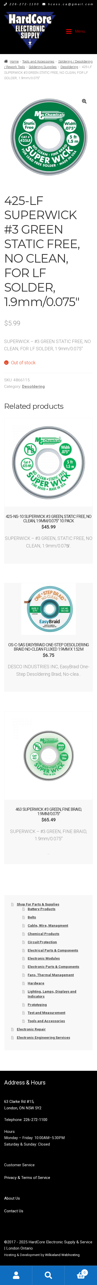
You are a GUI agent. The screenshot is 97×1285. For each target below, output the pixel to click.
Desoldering (69, 67)
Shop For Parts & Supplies (38, 904)
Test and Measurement (46, 1013)
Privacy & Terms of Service (27, 1177)
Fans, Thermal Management (51, 975)
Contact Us (13, 1211)
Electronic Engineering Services (43, 1037)
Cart (75, 1270)
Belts (32, 917)
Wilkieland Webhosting (62, 1255)
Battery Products (41, 909)
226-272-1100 (24, 4)
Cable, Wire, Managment (48, 925)
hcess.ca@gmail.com (71, 4)
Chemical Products (43, 934)
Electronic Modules (44, 958)
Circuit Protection (42, 942)
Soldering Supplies (43, 67)
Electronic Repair (31, 1029)
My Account (16, 1275)
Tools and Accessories (38, 61)
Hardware (36, 983)
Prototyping (37, 1005)
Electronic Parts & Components (53, 967)
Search (48, 1275)
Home (14, 61)
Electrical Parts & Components (53, 950)
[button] (84, 101)
